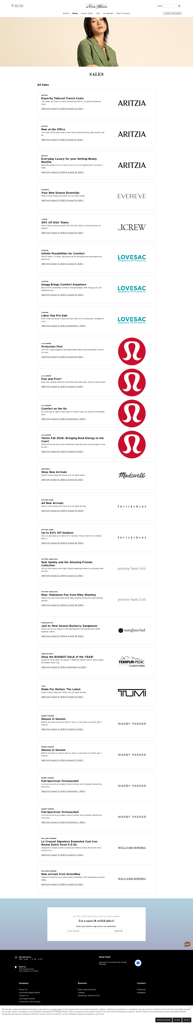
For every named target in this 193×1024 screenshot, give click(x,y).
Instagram (141, 993)
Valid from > (62, 109)
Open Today (19, 5)
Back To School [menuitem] (123, 13)
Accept (177, 1020)
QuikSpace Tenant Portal (89, 996)
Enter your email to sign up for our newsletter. (96, 926)
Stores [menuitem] (75, 13)
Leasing (81, 993)
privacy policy (57, 1009)
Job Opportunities (27, 999)
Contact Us (23, 996)
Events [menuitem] (66, 13)
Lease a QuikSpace (172, 13)
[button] (190, 1008)
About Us (23, 990)
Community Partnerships (29, 1002)
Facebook (141, 990)
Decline (187, 1020)
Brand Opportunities (87, 990)
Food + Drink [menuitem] (87, 13)
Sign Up (118, 931)
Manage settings (163, 1020)
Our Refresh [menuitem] (108, 13)
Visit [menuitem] (98, 13)
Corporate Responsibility (29, 993)
